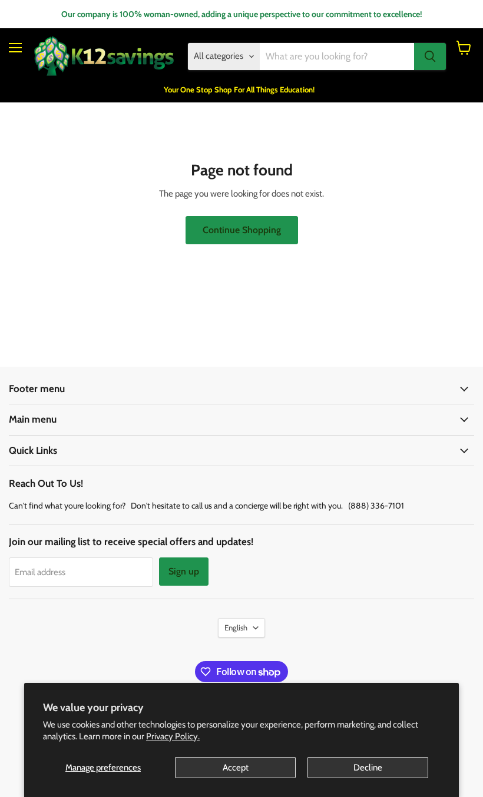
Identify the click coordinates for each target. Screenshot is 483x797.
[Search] (430, 56)
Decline (367, 767)
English (235, 627)
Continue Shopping (242, 229)
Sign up (183, 571)
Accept (236, 767)
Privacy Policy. (173, 736)
